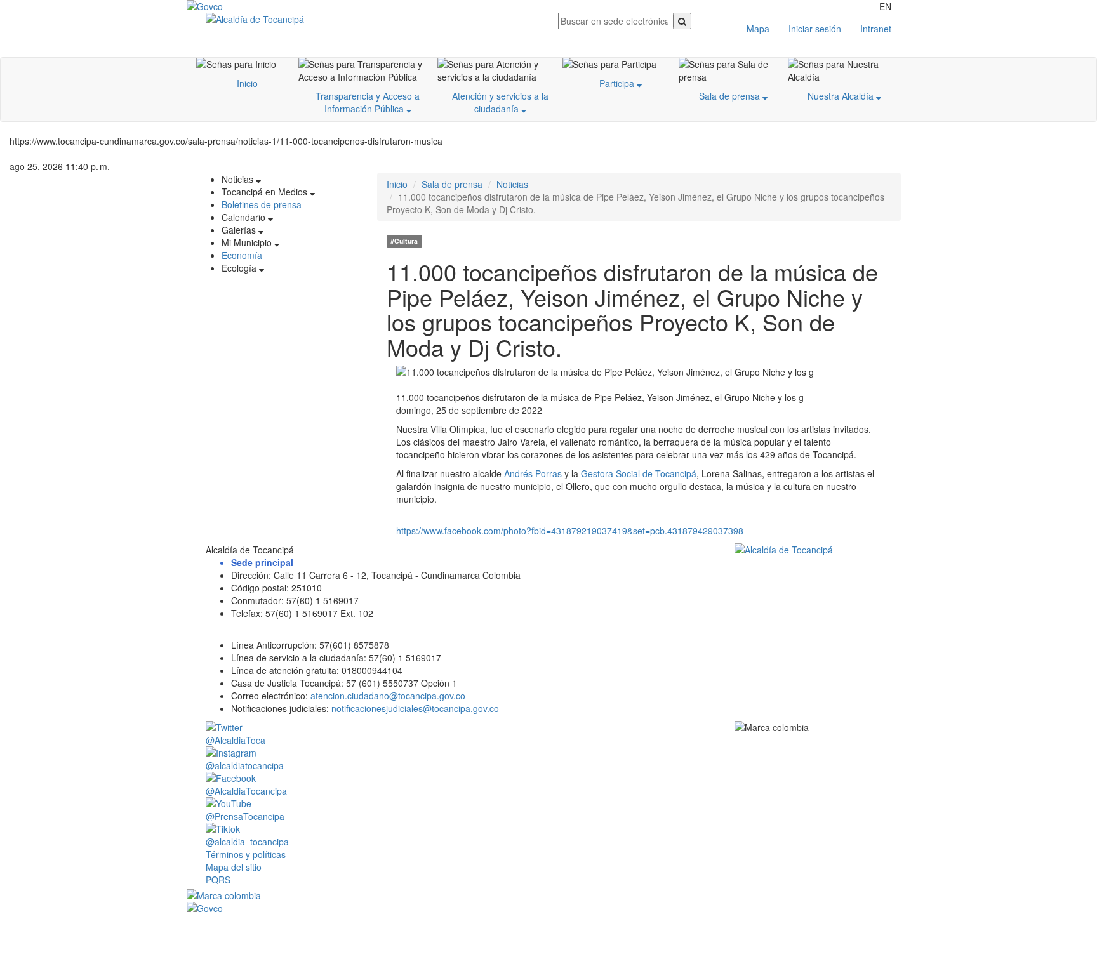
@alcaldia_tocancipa (247, 841)
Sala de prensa (730, 95)
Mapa (758, 28)
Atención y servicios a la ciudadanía (500, 102)
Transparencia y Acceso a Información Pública (368, 102)
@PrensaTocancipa (245, 816)
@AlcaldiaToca (235, 740)
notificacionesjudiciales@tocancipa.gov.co (415, 708)
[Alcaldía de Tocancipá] (372, 19)
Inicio (247, 83)
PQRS (218, 879)
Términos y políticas (246, 854)
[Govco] (247, 6)
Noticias (512, 184)
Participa (618, 83)
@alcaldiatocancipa (245, 765)
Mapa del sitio (234, 867)
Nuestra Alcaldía (842, 95)
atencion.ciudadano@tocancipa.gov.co (387, 695)
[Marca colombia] (548, 895)
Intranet (875, 28)
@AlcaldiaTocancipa (246, 790)
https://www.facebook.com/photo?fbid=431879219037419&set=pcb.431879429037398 (569, 530)
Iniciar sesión (814, 28)
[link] (533, 473)
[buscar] (682, 21)
